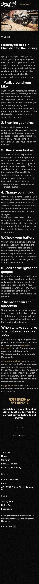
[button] (35, 4)
